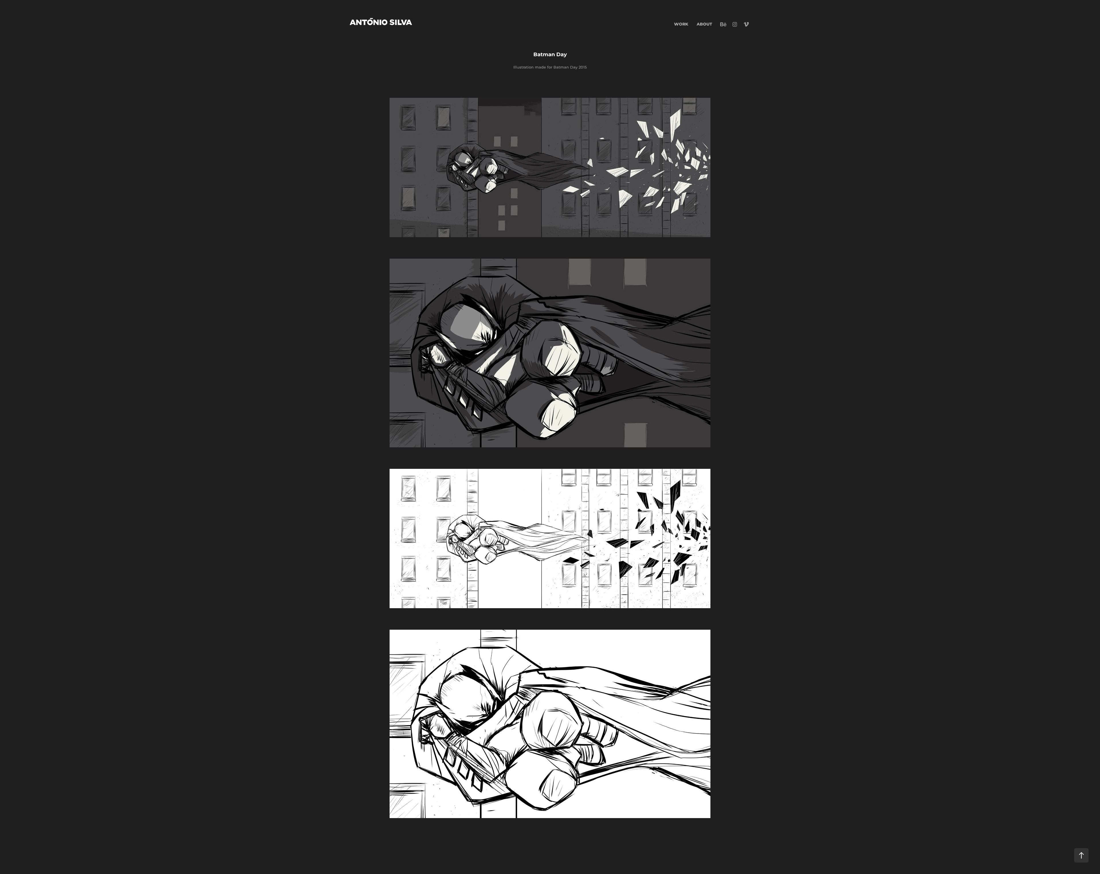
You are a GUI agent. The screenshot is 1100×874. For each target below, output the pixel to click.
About (704, 24)
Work (681, 24)
